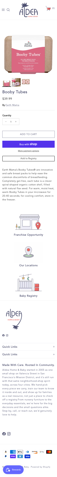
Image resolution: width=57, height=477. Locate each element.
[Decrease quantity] (5, 121)
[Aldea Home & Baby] (28, 9)
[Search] (9, 10)
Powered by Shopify (40, 467)
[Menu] (3, 10)
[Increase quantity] (16, 121)
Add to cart (28, 134)
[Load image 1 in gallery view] (28, 48)
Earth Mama (12, 105)
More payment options (28, 151)
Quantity (6, 115)
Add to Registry (28, 158)
